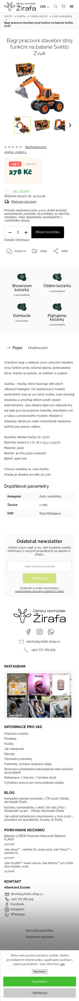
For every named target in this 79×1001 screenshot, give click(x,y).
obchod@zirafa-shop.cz (43, 641)
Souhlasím (39, 981)
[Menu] (71, 6)
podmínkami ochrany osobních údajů (39, 591)
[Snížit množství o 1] (10, 232)
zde (62, 964)
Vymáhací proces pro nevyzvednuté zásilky (34, 782)
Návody (9, 754)
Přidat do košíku (48, 232)
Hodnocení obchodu (40, 937)
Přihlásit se (39, 578)
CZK (43, 6)
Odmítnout (39, 993)
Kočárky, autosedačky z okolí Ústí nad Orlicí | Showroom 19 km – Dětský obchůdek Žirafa (35, 809)
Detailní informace (16, 240)
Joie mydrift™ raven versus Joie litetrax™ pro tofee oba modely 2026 (38, 864)
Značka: (15, 152)
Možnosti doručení (23, 201)
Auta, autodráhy (50, 496)
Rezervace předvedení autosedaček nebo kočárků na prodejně (38, 770)
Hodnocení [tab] (38, 348)
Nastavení (39, 971)
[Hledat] (55, 6)
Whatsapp (51, 632)
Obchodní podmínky (18, 759)
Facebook (28, 632)
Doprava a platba (16, 733)
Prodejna (10, 738)
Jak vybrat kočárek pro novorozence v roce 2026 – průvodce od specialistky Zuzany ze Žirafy (38, 818)
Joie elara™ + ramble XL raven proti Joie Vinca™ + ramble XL (38, 851)
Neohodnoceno (36, 147)
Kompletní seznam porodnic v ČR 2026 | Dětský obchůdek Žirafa (36, 800)
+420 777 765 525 (43, 650)
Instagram (39, 632)
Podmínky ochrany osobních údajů (28, 764)
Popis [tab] (17, 348)
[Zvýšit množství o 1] (26, 232)
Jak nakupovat (14, 748)
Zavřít (65, 261)
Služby (9, 743)
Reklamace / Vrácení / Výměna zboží (30, 777)
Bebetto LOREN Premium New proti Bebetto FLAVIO (35, 837)
